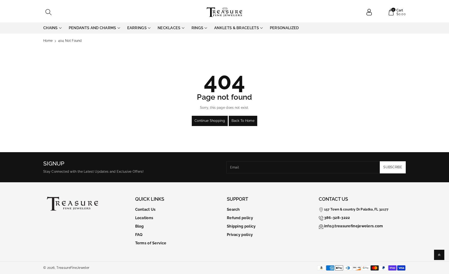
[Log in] (371, 12)
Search (233, 209)
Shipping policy (241, 226)
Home (48, 40)
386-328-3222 (337, 217)
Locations (144, 218)
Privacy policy (240, 234)
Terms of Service (151, 243)
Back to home (243, 121)
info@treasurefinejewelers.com (353, 226)
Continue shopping (210, 121)
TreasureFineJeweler (72, 268)
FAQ (139, 234)
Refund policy (240, 218)
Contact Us (145, 209)
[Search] (48, 12)
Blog (139, 226)
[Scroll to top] (439, 255)
